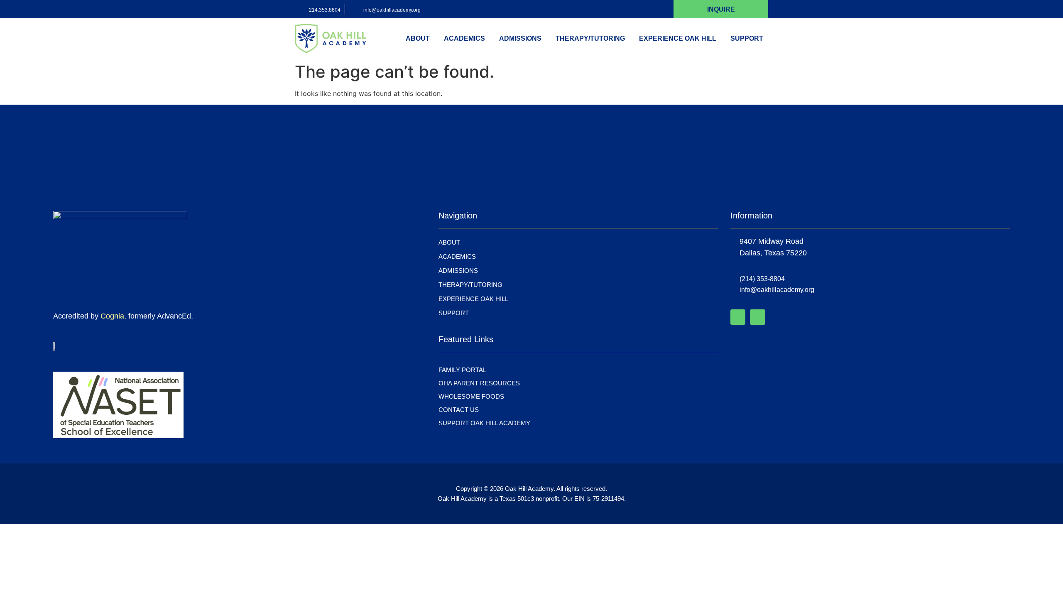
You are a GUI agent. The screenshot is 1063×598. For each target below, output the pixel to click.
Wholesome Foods (471, 396)
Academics (464, 38)
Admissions (520, 38)
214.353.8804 (324, 10)
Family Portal (462, 369)
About (418, 38)
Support (746, 38)
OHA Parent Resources (479, 383)
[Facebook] (737, 316)
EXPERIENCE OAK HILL (677, 38)
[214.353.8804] (300, 9)
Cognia (112, 316)
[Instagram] (757, 316)
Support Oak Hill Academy (484, 422)
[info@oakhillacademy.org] (354, 9)
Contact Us (458, 409)
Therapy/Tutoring (590, 38)
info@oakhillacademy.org (392, 10)
